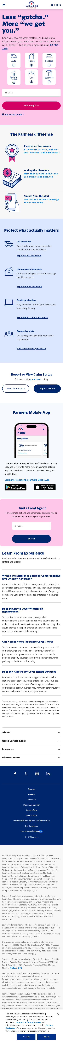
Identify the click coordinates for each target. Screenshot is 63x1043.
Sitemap (31, 789)
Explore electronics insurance (32, 317)
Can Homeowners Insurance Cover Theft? (27, 641)
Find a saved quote (12, 114)
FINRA (13, 968)
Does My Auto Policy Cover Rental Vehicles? (29, 671)
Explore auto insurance (29, 255)
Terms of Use (31, 810)
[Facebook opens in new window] (15, 773)
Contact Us (31, 799)
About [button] (31, 732)
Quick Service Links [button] (31, 740)
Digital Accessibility (31, 805)
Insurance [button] (31, 749)
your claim (35, 379)
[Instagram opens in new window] (37, 773)
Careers (31, 794)
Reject (47, 1036)
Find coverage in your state (31, 348)
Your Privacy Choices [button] (31, 831)
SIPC (20, 968)
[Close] (58, 1014)
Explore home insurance (29, 286)
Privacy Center (32, 815)
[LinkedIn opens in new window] (48, 773)
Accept (26, 1036)
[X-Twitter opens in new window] (26, 773)
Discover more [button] (31, 757)
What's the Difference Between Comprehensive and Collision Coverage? (31, 577)
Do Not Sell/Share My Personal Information (31, 820)
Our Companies (31, 826)
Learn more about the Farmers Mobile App (27, 479)
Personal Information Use (28, 1022)
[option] (14, 60)
